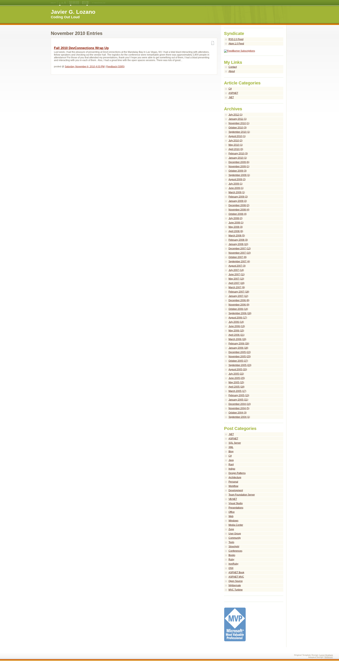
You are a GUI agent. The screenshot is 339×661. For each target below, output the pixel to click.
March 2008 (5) (237, 235)
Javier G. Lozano (73, 12)
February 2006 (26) (239, 343)
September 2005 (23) (240, 365)
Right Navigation (87, 2)
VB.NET (233, 499)
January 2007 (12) (238, 296)
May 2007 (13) (236, 278)
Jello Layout (70, 2)
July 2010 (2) (235, 140)
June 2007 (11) (237, 274)
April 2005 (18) (236, 386)
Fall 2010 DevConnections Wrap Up (81, 48)
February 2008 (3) (238, 240)
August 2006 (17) (238, 317)
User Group (235, 533)
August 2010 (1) (237, 136)
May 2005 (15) (236, 382)
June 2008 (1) (236, 222)
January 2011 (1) (238, 119)
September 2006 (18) (240, 313)
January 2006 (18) (238, 347)
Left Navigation (83, 2)
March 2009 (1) (237, 192)
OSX (231, 568)
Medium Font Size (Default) (60, 2)
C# (230, 88)
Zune (231, 529)
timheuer (328, 657)
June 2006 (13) (237, 326)
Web (231, 516)
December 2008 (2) (239, 205)
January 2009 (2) (238, 201)
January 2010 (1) (238, 157)
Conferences (235, 550)
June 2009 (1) (236, 188)
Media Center (236, 525)
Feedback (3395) (115, 66)
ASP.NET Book (236, 572)
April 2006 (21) (236, 335)
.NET (231, 97)
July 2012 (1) (235, 114)
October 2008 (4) (238, 214)
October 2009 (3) (238, 170)
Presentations (236, 507)
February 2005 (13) (239, 395)
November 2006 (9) (239, 304)
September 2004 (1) (239, 417)
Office (232, 512)
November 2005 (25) (240, 356)
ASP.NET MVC (236, 576)
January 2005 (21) (238, 399)
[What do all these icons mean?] (53, 2)
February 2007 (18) (239, 291)
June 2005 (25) (237, 378)
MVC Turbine (236, 589)
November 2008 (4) (239, 209)
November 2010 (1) (239, 123)
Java (231, 460)
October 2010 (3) (238, 127)
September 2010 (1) (239, 132)
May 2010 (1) (236, 145)
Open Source (236, 581)
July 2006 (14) (236, 322)
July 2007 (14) (236, 270)
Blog (231, 451)
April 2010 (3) (236, 149)
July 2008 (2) (235, 218)
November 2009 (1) (239, 166)
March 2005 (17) (237, 391)
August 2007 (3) (237, 265)
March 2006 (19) (237, 339)
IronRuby (233, 563)
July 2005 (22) (236, 373)
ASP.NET (233, 93)
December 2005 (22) (240, 352)
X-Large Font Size (65, 2)
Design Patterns (237, 473)
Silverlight (234, 546)
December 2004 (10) (240, 404)
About (232, 71)
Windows (233, 520)
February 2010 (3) (238, 153)
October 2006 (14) (238, 309)
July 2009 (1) (235, 183)
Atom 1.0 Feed (236, 43)
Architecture (235, 477)
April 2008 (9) (236, 231)
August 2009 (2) (237, 179)
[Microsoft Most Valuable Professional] (235, 640)
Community (235, 538)
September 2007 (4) (239, 261)
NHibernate (235, 585)
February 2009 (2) (238, 196)
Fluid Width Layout (74, 2)
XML (231, 447)
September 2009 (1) (239, 175)
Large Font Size (62, 2)
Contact (233, 67)
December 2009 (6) (239, 162)
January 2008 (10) (238, 244)
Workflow (233, 486)
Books (232, 555)
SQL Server (235, 443)
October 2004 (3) (238, 412)
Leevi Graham (326, 655)
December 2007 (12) (240, 248)
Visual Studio (236, 503)
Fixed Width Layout (77, 2)
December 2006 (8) (239, 300)
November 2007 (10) (240, 252)
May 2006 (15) (236, 330)
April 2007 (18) (236, 283)
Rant (231, 464)
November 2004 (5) (239, 408)
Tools (231, 542)
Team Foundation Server (242, 494)
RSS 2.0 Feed (236, 39)
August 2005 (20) (238, 369)
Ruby (231, 559)
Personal (233, 481)
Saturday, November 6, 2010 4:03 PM (85, 66)
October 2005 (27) (238, 360)
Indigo (232, 468)
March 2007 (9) (237, 287)
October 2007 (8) (238, 257)
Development (236, 490)
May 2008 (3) (236, 227)
